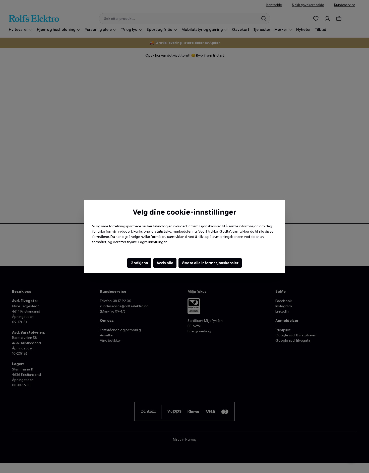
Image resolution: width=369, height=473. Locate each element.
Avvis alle (165, 263)
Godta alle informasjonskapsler (210, 263)
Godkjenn (139, 263)
